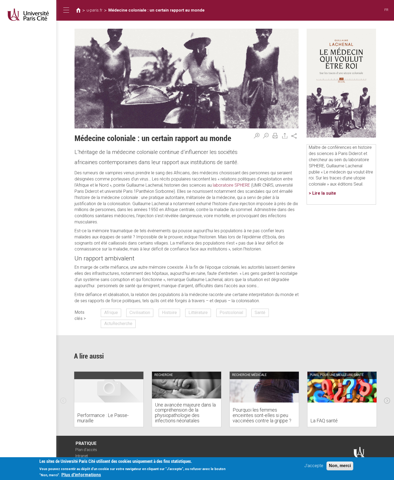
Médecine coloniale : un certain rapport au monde (156, 10)
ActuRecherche (118, 323)
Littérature (198, 312)
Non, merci (340, 465)
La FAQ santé (324, 420)
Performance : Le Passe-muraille (103, 417)
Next (387, 399)
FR (386, 10)
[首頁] (28, 14)
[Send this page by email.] (285, 135)
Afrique (111, 312)
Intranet (81, 456)
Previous (63, 399)
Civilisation (139, 312)
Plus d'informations (81, 474)
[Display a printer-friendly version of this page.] (275, 135)
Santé (260, 312)
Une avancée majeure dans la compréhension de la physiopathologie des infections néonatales (185, 412)
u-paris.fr (94, 10)
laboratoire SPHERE (231, 185)
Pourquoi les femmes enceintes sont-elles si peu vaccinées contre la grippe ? (262, 415)
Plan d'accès (86, 450)
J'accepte (313, 465)
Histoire (169, 312)
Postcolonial (231, 312)
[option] (109, 399)
